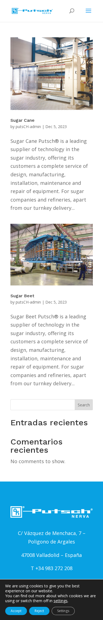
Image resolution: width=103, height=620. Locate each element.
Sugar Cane (22, 120)
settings (61, 600)
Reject (39, 610)
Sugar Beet (22, 295)
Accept (16, 610)
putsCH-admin (28, 126)
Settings (63, 610)
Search (84, 404)
